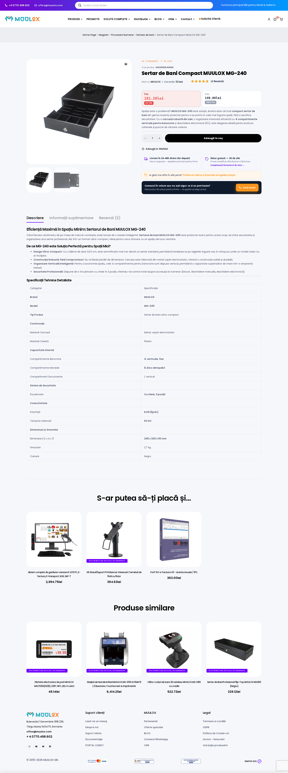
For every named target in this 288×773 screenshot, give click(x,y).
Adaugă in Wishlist (157, 149)
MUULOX (155, 81)
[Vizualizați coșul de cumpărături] (281, 19)
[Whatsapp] (29, 746)
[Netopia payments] (97, 761)
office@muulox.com (39, 731)
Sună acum (249, 187)
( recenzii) (217, 81)
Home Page (89, 35)
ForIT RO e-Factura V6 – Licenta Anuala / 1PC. (174, 572)
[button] (125, 64)
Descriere (35, 218)
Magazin (103, 35)
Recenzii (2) (109, 218)
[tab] (35, 219)
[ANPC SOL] (191, 761)
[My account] (269, 19)
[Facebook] (50, 746)
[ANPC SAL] (144, 761)
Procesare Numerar (122, 35)
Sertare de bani (145, 35)
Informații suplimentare (71, 218)
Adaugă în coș (213, 138)
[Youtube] (43, 746)
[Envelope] (36, 746)
